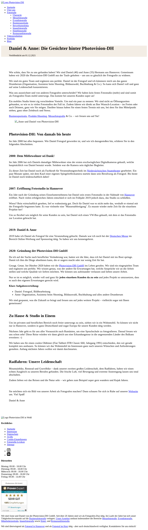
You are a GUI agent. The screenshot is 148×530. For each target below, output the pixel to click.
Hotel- (43, 521)
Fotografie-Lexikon (16, 442)
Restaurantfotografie (22, 33)
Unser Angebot (63, 518)
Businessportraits (20, 23)
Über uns (11, 10)
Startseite (11, 7)
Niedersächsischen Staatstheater (103, 170)
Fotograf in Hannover (35, 526)
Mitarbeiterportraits (9, 521)
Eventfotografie (20, 20)
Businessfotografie (37, 518)
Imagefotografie (20, 28)
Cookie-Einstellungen (17, 439)
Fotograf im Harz (60, 526)
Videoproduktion (14, 36)
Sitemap (10, 444)
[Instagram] (8, 451)
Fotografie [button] (11, 12)
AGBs (10, 437)
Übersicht (17, 15)
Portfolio (11, 38)
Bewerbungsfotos (21, 25)
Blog (9, 41)
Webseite (133, 391)
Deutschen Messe (119, 236)
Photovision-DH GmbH (71, 265)
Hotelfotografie (20, 31)
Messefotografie (20, 18)
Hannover (129, 194)
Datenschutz (12, 434)
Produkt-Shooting (37, 116)
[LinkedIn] (8, 455)
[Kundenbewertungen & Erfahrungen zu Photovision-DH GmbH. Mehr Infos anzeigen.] (14, 511)
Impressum (12, 431)
